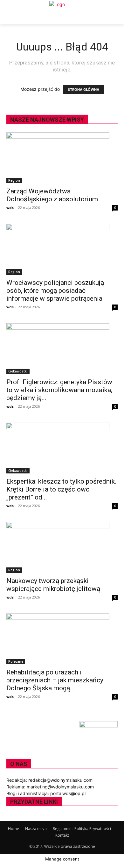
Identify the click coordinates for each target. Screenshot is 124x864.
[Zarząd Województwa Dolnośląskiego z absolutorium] (62, 157)
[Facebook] (8, 817)
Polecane (15, 661)
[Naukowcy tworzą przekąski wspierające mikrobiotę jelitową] (62, 547)
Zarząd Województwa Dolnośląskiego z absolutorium (52, 195)
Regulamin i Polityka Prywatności (82, 828)
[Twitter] (13, 817)
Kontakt (62, 835)
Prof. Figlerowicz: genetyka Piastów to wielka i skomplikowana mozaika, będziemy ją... (59, 390)
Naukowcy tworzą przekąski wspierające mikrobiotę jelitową (53, 585)
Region (14, 180)
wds (10, 207)
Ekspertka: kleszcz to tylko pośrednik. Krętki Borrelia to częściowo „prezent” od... (61, 489)
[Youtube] (17, 817)
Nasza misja (36, 828)
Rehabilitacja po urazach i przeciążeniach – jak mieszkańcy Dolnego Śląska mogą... (54, 680)
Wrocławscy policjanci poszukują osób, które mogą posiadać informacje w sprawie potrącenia (55, 290)
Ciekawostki (18, 371)
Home (13, 828)
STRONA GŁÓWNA (83, 89)
